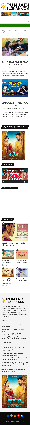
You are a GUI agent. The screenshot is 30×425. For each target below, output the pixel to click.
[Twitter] (11, 415)
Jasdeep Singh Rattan (11, 67)
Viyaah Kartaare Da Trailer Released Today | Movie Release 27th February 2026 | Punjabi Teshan (15, 364)
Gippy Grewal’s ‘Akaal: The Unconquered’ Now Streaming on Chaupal (14, 358)
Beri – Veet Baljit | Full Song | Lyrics (21, 279)
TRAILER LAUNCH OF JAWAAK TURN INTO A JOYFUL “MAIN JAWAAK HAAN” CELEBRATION (15, 349)
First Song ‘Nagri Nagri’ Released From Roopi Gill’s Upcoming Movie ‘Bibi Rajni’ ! (7, 282)
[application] (15, 175)
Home (3, 30)
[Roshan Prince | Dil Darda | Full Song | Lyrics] (8, 254)
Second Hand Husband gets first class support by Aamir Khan (15, 104)
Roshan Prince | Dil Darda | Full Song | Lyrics (7, 262)
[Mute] (24, 182)
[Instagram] (15, 415)
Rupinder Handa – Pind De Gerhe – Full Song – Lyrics (14, 244)
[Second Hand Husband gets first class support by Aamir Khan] (15, 88)
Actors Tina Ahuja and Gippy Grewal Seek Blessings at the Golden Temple (15, 62)
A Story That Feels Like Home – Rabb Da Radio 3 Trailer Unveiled (14, 354)
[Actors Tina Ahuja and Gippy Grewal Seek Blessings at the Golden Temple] (15, 47)
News (15, 58)
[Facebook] (8, 415)
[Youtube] (18, 415)
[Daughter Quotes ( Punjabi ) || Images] (22, 254)
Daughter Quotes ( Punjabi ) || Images (21, 261)
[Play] (3, 182)
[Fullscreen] (26, 182)
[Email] (22, 415)
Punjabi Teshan (15, 422)
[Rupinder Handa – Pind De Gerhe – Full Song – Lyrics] (15, 232)
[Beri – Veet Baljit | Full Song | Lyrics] (22, 272)
